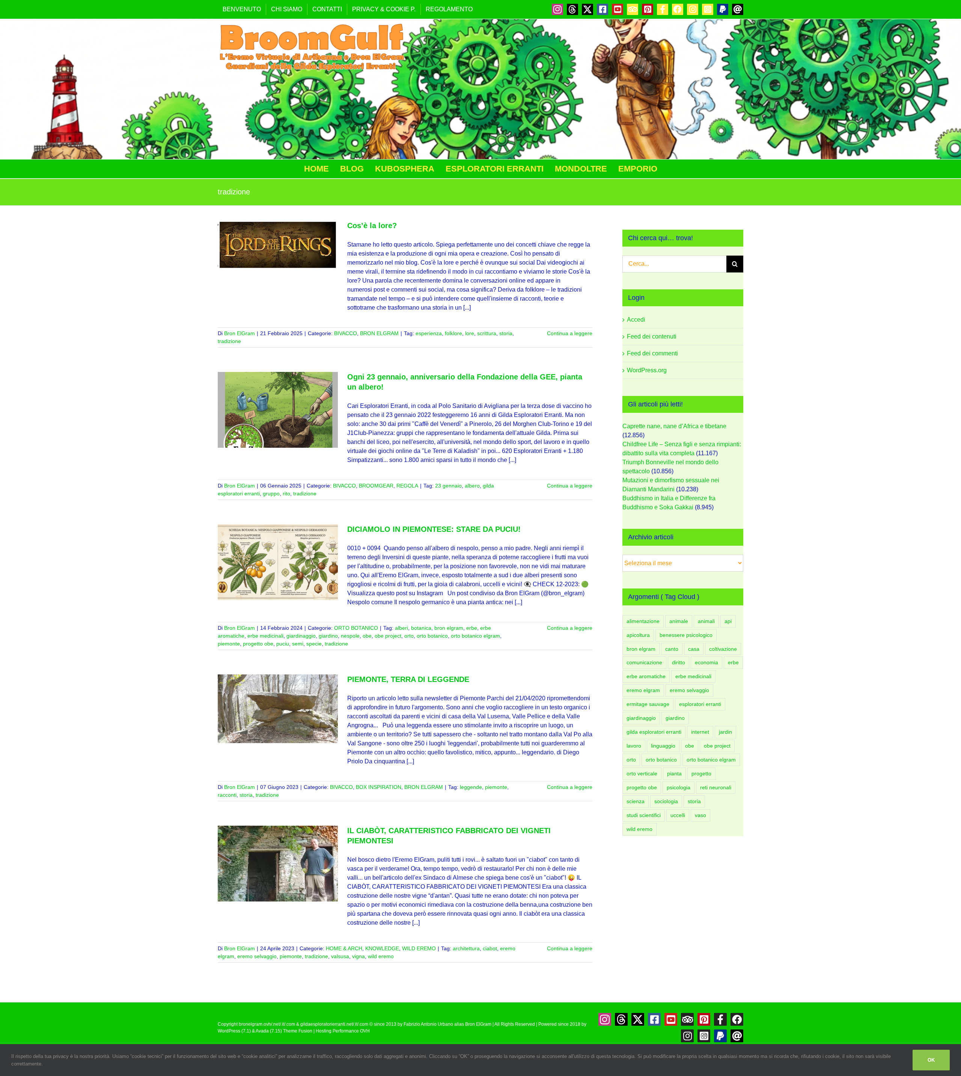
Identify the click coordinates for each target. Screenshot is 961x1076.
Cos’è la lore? (372, 225)
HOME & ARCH (344, 948)
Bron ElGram (239, 333)
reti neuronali (715, 787)
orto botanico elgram (475, 636)
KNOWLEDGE (382, 948)
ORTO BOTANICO (356, 628)
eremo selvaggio (257, 956)
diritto (678, 662)
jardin (725, 732)
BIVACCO (345, 333)
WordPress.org (647, 370)
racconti (227, 795)
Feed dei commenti (652, 353)
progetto (701, 774)
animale (678, 621)
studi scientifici (644, 815)
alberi (401, 628)
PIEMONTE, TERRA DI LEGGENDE (408, 679)
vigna (358, 956)
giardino (328, 636)
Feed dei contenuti (651, 336)
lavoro (634, 746)
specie (314, 644)
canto (671, 649)
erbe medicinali (265, 636)
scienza (636, 801)
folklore (453, 333)
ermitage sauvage (648, 704)
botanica (421, 628)
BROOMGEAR (376, 486)
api (728, 621)
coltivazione (723, 649)
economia (706, 662)
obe (367, 636)
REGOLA (407, 486)
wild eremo (381, 956)
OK (931, 1060)
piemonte (229, 644)
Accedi (636, 319)
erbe (471, 628)
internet (700, 732)
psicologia (678, 787)
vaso (700, 815)
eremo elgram (643, 690)
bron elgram (448, 628)
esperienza (429, 333)
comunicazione (644, 662)
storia (505, 333)
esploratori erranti (700, 704)
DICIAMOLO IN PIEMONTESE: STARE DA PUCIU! (434, 529)
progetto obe (258, 644)
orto (409, 636)
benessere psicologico (686, 635)
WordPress (229, 1031)
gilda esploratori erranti (654, 732)
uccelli (677, 815)
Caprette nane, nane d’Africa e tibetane (674, 426)
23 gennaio (448, 486)
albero (472, 486)
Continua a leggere (569, 333)
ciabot (490, 948)
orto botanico (432, 636)
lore (469, 333)
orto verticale (642, 774)
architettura (466, 948)
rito (286, 494)
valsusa (340, 956)
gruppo (271, 494)
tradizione (229, 341)
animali (706, 621)
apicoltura (638, 635)
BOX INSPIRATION (378, 787)
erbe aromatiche (646, 676)
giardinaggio (301, 636)
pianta (674, 774)
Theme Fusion (297, 1031)
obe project (388, 636)
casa (693, 649)
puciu (282, 644)
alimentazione (643, 621)
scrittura (486, 333)
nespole (350, 636)
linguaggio (663, 746)
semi (297, 644)
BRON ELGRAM (379, 333)
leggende (471, 787)
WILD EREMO (419, 948)
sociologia (666, 801)
